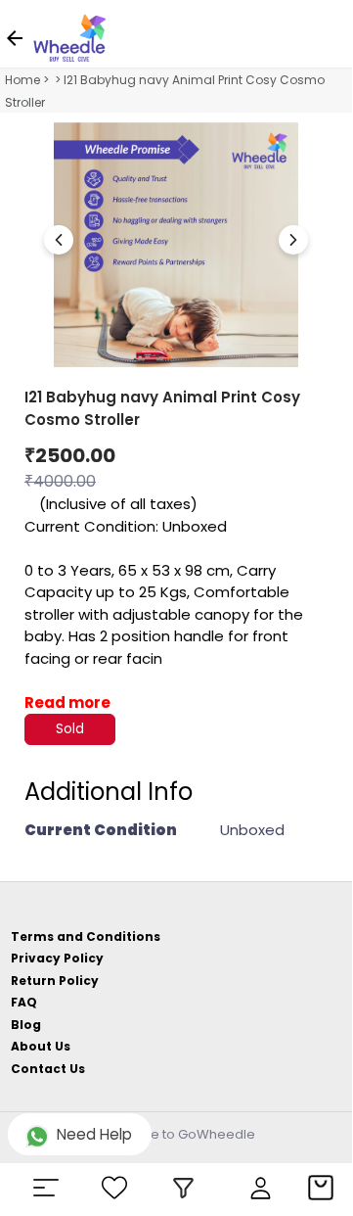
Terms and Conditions (85, 936)
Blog (26, 1024)
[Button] (293, 240)
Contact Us (48, 1068)
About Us (40, 1046)
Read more (67, 702)
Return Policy (55, 980)
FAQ (24, 1002)
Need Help (94, 1134)
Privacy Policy (57, 958)
